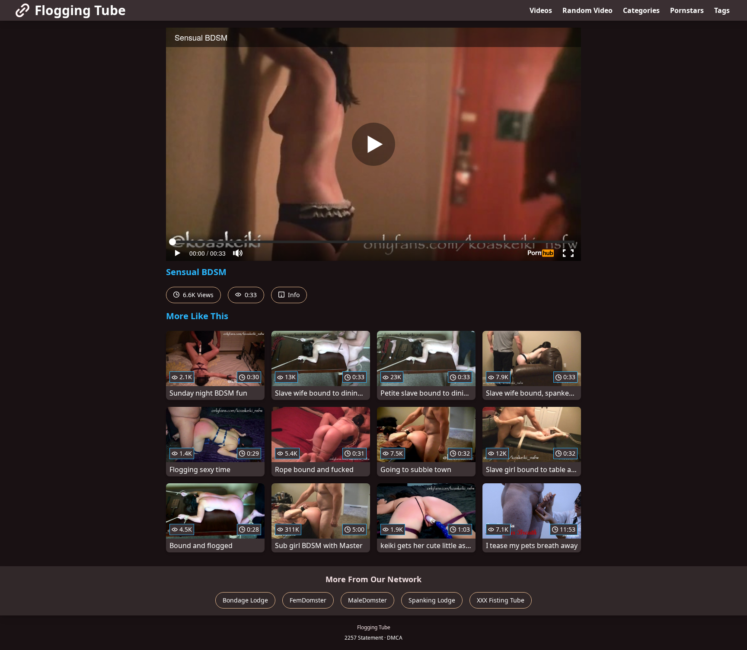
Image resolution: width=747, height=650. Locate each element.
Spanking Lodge (432, 600)
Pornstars (687, 10)
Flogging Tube (80, 10)
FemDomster (308, 600)
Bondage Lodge (245, 600)
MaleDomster (367, 600)
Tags (722, 10)
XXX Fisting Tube (500, 600)
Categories (641, 10)
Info (293, 295)
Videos (541, 10)
